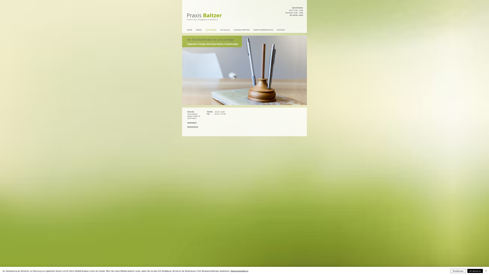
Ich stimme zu (475, 271)
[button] (192, 127)
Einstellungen (458, 271)
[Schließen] (485, 271)
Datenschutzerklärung (239, 271)
